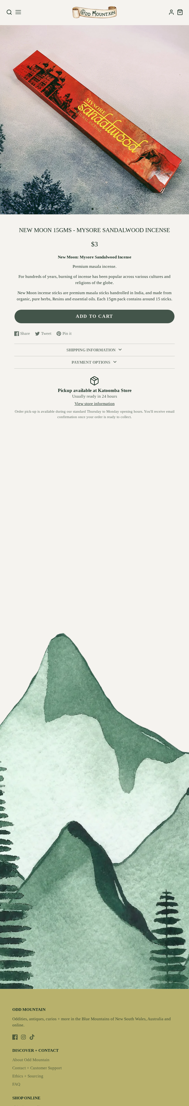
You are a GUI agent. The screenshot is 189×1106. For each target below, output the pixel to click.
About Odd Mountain (30, 1059)
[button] (93, 209)
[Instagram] (23, 1037)
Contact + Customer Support (37, 1068)
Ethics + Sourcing (27, 1076)
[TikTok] (32, 1037)
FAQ (16, 1084)
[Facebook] (15, 1037)
